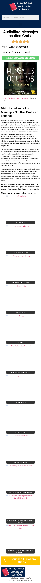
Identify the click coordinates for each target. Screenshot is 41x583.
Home (4, 98)
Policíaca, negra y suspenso (18, 98)
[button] (20, 24)
